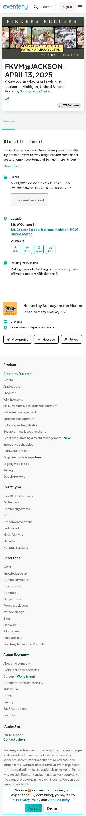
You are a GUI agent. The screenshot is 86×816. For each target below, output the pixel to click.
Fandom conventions (17, 522)
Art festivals (11, 502)
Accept (33, 808)
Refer (7, 567)
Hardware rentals (15, 451)
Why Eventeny (13, 399)
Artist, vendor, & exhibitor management (30, 405)
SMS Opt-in (11, 689)
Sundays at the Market (35, 91)
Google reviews (14, 476)
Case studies (12, 586)
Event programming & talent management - (36, 438)
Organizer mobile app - (22, 457)
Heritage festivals (15, 547)
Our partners (12, 599)
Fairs (6, 515)
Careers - (19, 676)
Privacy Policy (29, 800)
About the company (17, 663)
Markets (9, 541)
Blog (6, 618)
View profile (20, 339)
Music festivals (13, 534)
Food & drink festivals (18, 496)
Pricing (8, 470)
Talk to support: (14, 737)
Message (48, 339)
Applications (11, 386)
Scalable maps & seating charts (24, 431)
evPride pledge (13, 612)
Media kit (9, 625)
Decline (52, 808)
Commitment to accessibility (23, 683)
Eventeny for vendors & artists (24, 644)
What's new (11, 631)
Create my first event (18, 373)
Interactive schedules (18, 444)
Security (9, 715)
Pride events (12, 528)
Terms (7, 696)
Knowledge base (15, 573)
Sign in (67, 7)
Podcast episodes (15, 605)
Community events (16, 509)
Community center (16, 579)
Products (9, 393)
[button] (43, 7)
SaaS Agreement (15, 708)
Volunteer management (19, 412)
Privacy (8, 702)
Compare (10, 592)
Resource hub (12, 638)
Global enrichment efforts (21, 670)
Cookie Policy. (59, 800)
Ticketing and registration (20, 425)
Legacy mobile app (16, 464)
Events (8, 380)
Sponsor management (18, 418)
